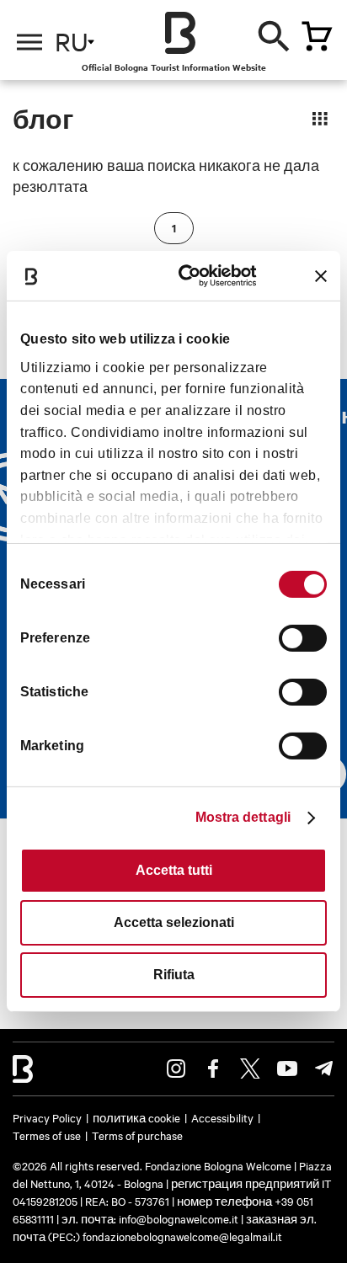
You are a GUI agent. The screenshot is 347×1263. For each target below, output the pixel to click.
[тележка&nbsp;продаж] (316, 36)
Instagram (176, 1068)
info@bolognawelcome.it (178, 1218)
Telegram (324, 1068)
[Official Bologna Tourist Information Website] (180, 33)
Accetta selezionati (174, 922)
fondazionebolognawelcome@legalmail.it (182, 1236)
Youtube (287, 1068)
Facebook (213, 1068)
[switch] (303, 638)
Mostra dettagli (243, 817)
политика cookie (136, 1117)
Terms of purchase (137, 1135)
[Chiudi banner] (321, 276)
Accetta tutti (174, 870)
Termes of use (47, 1135)
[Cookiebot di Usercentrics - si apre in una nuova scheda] (191, 275)
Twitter (250, 1068)
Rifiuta (174, 974)
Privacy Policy (47, 1117)
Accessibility (222, 1117)
